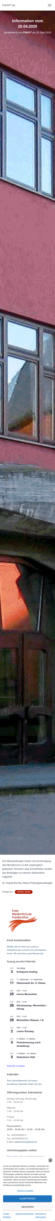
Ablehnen (27, 1207)
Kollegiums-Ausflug (27, 971)
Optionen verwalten (25, 1191)
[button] (50, 1160)
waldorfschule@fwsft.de (25, 1142)
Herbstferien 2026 (26, 1057)
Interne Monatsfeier (27, 994)
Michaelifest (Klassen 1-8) (30, 1020)
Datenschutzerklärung (25, 1214)
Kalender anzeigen (16, 1065)
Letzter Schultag (25, 1031)
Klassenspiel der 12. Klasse (31, 982)
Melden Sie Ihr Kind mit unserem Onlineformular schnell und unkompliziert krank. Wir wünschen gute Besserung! (26, 950)
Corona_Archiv (23, 892)
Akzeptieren (27, 1198)
